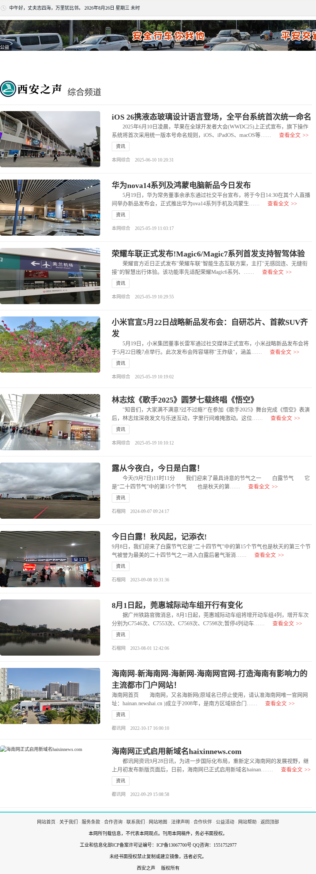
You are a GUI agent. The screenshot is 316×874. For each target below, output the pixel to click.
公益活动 (225, 822)
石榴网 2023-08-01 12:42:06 (140, 648)
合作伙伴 (202, 822)
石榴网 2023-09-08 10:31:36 (140, 580)
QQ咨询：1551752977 (215, 845)
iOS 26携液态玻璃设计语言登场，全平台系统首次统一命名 (211, 117)
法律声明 (180, 822)
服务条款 (91, 822)
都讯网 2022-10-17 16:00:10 (140, 728)
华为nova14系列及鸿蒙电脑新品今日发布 (181, 185)
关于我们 (68, 822)
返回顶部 (270, 822)
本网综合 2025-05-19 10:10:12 (143, 443)
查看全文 (294, 135)
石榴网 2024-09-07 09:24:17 (140, 511)
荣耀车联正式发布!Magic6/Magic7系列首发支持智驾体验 (208, 254)
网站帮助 (247, 822)
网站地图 (158, 822)
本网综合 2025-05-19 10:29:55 (143, 297)
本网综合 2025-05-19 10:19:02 (143, 377)
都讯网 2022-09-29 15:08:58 (140, 794)
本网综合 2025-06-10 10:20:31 (143, 160)
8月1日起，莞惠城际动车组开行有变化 (177, 605)
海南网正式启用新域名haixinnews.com (177, 751)
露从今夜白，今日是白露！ (158, 468)
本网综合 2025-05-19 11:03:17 (143, 228)
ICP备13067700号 (174, 845)
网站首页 (46, 822)
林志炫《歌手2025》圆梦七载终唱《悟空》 (185, 400)
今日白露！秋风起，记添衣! (159, 537)
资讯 (120, 146)
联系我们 (135, 822)
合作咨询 (113, 822)
